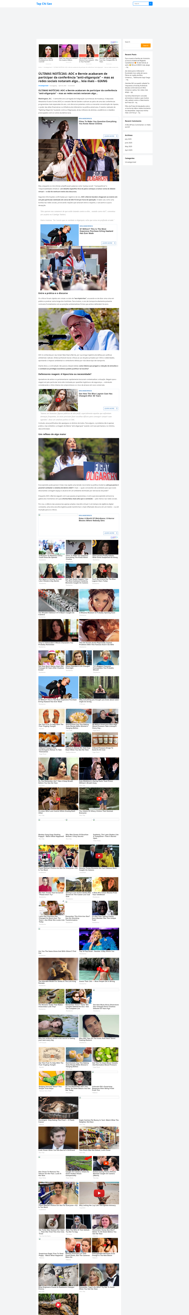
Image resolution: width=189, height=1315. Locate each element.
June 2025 (128, 143)
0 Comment (71, 86)
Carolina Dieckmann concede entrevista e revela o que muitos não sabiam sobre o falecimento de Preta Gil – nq (137, 99)
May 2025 (128, 146)
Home (40, 67)
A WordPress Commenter (134, 125)
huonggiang (53, 86)
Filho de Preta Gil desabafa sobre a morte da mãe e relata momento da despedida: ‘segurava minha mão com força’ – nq (138, 109)
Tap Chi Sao (44, 4)
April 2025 (128, 150)
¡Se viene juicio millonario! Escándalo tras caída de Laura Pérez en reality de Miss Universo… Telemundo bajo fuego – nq (137, 75)
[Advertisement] (94, 22)
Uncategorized (48, 67)
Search (127, 42)
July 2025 (128, 139)
